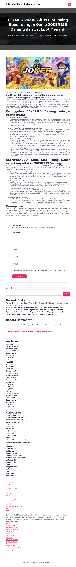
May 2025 (9, 362)
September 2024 (12, 380)
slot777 (9, 471)
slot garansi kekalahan (12, 502)
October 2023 (11, 398)
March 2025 (10, 366)
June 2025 (10, 360)
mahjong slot (11, 431)
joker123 (8, 487)
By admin (21, 92)
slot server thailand (12, 529)
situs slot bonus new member (17, 440)
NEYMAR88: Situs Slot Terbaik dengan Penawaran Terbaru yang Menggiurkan (34, 310)
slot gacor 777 (10, 535)
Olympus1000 (11, 435)
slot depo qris (10, 550)
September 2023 (12, 400)
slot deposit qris (11, 531)
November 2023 (12, 395)
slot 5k (8, 495)
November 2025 (12, 349)
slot (7, 508)
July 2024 (9, 384)
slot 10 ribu (9, 537)
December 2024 (12, 373)
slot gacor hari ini (12, 467)
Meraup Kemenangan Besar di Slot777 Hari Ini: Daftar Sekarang (29, 314)
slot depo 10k (11, 460)
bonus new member (13, 415)
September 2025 (12, 353)
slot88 (8, 510)
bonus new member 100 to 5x (16, 422)
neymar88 (10, 433)
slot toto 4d (9, 491)
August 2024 (11, 382)
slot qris (9, 469)
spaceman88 (11, 476)
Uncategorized (11, 478)
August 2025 (10, 355)
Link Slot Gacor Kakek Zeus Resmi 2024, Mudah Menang (33, 331)
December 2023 (12, 393)
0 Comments (40, 92)
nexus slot (9, 544)
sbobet (8, 438)
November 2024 (12, 375)
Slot (40, 34)
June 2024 (10, 387)
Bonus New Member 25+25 (16, 325)
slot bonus (10, 451)
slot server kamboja (12, 539)
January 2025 (11, 371)
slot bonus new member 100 (16, 458)
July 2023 (9, 404)
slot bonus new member (15, 455)
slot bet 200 (10, 447)
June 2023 (10, 407)
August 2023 (10, 402)
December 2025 (12, 346)
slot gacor (10, 464)
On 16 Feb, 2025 (11, 92)
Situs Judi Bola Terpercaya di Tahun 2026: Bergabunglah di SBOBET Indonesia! (35, 307)
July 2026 (9, 344)
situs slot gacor (34, 515)
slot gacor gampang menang (14, 506)
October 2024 (11, 378)
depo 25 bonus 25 (11, 489)
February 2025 (11, 369)
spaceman (10, 473)
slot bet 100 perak (11, 527)
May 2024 (9, 389)
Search (9, 288)
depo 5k (8, 485)
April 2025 (9, 364)
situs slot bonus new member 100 (18, 442)
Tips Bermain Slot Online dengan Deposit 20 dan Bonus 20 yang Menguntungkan (35, 312)
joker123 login (36, 104)
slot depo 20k (11, 462)
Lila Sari (10, 331)
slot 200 (8, 504)
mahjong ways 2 (11, 500)
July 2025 (9, 357)
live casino (10, 429)
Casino (8, 424)
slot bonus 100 (11, 453)
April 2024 (10, 391)
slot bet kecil (11, 449)
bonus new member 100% (13, 548)
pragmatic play (10, 546)
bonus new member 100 (14, 417)
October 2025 (11, 351)
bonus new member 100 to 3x (16, 420)
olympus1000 (27, 212)
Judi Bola (9, 426)
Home (34, 34)
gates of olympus (11, 542)
